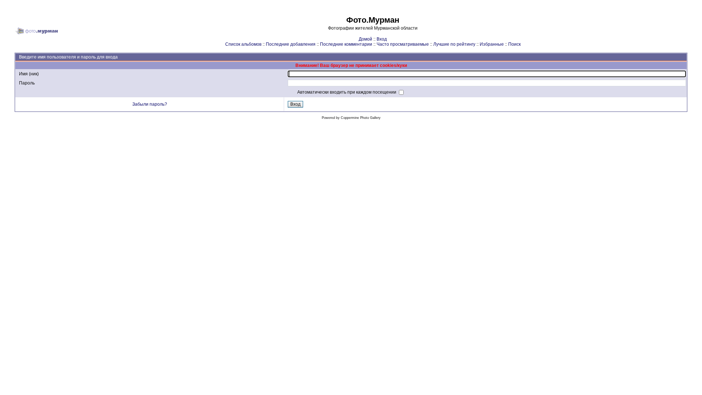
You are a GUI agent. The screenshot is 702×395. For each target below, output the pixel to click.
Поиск (514, 44)
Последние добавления (291, 44)
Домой (365, 39)
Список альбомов (243, 44)
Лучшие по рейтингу (454, 44)
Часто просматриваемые (403, 44)
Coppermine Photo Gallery (361, 118)
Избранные (492, 44)
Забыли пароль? (149, 104)
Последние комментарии (346, 44)
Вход (382, 39)
